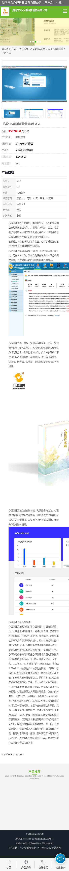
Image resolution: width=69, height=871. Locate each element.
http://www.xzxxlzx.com (13, 754)
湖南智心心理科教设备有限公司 (28, 843)
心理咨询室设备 (37, 49)
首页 (15, 49)
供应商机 (23, 49)
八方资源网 (25, 848)
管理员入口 (46, 848)
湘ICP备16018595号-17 (44, 839)
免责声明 (35, 848)
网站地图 (56, 848)
